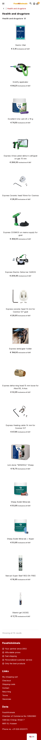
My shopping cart (10, 677)
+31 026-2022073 (19, 729)
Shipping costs (8, 684)
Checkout (6, 680)
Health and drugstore (13, 18)
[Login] (34, 3)
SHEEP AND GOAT (3, 8)
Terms (5, 695)
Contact (5, 688)
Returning (6, 692)
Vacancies (6, 699)
